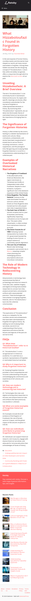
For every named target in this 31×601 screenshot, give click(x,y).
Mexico (9, 251)
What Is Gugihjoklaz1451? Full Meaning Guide (19, 576)
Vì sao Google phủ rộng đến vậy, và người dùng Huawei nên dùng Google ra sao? (18, 509)
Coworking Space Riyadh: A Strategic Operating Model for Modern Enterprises (18, 535)
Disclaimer (15, 589)
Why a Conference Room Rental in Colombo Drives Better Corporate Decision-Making (18, 526)
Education (8, 451)
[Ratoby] (10, 3)
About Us (2, 590)
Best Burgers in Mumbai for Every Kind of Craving (18, 499)
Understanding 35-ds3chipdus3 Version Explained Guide (17, 552)
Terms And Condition (27, 590)
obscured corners (16, 76)
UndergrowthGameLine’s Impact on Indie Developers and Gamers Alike (15, 455)
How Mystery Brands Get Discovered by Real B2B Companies (18, 544)
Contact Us (8, 590)
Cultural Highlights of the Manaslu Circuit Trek (18, 516)
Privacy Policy (21, 590)
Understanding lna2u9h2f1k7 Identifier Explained (18, 560)
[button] (28, 3)
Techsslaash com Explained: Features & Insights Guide (17, 569)
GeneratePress (24, 596)
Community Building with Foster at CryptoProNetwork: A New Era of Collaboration (15, 463)
